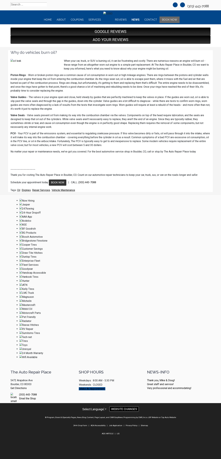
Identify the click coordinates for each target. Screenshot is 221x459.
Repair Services (41, 190)
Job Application (115, 425)
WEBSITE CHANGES (124, 409)
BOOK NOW (57, 182)
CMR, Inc (142, 417)
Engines (26, 190)
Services (94, 19)
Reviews (121, 19)
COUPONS (77, 19)
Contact (150, 19)
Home (48, 19)
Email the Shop (27, 398)
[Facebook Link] (175, 4)
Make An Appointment (92, 388)
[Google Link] (182, 4)
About (61, 19)
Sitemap (144, 425)
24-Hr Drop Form (80, 425)
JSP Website (153, 417)
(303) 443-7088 (198, 6)
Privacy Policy (131, 425)
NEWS (135, 19)
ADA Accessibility (98, 425)
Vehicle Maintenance (63, 190)
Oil (18, 190)
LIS (118, 433)
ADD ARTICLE (107, 433)
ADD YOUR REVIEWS (110, 39)
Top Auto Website (168, 417)
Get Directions (19, 388)
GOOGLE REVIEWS (110, 31)
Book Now (169, 19)
